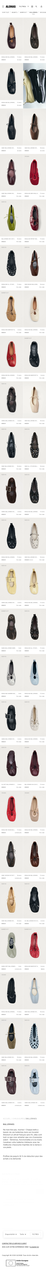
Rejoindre (7, 1228)
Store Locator (10, 1219)
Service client (10, 1215)
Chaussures (18, 1119)
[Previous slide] (3, 38)
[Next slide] (20, 38)
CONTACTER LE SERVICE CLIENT (14, 1243)
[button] (3, 6)
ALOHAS (19, 1255)
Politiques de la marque (15, 1223)
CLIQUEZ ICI (34, 1247)
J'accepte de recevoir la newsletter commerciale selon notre (18, 1202)
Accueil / (7, 1119)
